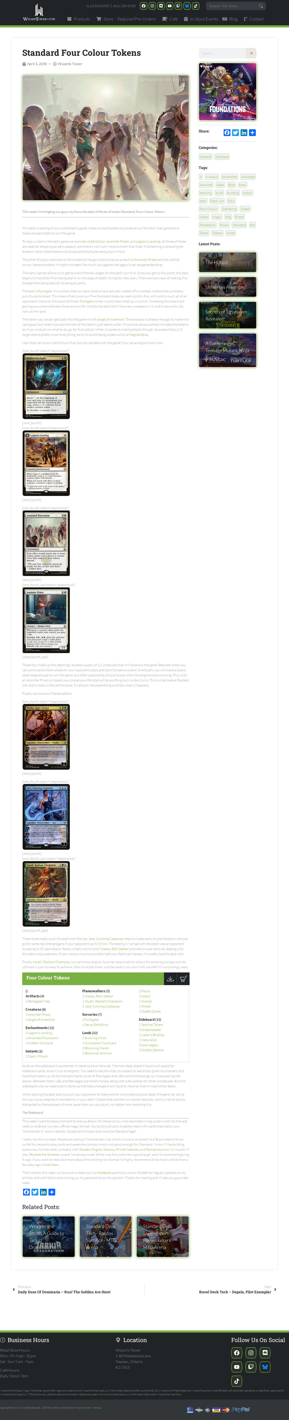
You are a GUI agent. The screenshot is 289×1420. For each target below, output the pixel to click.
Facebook (104, 1173)
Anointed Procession (43, 1038)
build (219, 193)
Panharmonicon (157, 1149)
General (205, 157)
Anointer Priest (118, 241)
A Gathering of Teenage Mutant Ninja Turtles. (227, 350)
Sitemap (96, 1407)
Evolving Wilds (95, 1038)
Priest (239, 217)
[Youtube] (169, 6)
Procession (208, 225)
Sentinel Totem (152, 1024)
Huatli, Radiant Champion (52, 962)
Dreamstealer (151, 1030)
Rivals (224, 225)
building (233, 193)
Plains (145, 991)
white (231, 233)
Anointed (248, 177)
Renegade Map (39, 1001)
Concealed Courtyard (100, 1043)
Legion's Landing (148, 241)
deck (203, 201)
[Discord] (161, 6)
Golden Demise (152, 1050)
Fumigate (45, 291)
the (252, 225)
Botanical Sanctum (98, 1053)
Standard (222, 157)
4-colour (212, 177)
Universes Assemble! (225, 287)
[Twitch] (178, 6)
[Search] (251, 53)
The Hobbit (216, 262)
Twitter (143, 1173)
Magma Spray (139, 334)
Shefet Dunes (151, 1011)
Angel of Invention (111, 319)
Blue (231, 185)
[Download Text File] (170, 984)
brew (242, 185)
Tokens (217, 233)
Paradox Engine (90, 1149)
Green (245, 209)
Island (145, 996)
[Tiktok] (196, 6)
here (55, 1165)
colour (247, 193)
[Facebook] (143, 6)
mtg (228, 217)
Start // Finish (38, 1056)
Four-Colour (209, 209)
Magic (216, 217)
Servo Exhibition (93, 241)
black (220, 185)
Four (231, 201)
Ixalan (204, 217)
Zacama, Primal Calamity (121, 1149)
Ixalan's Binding (152, 1035)
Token (204, 233)
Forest (146, 1006)
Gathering (229, 209)
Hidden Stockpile (40, 1043)
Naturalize (149, 1040)
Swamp (146, 1001)
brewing (206, 193)
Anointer (206, 185)
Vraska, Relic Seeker (114, 949)
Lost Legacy (149, 1045)
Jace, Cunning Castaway (106, 939)
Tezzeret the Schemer (44, 1154)
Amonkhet (229, 177)
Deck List (217, 201)
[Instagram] (152, 6)
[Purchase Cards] (183, 984)
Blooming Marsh (97, 1048)
